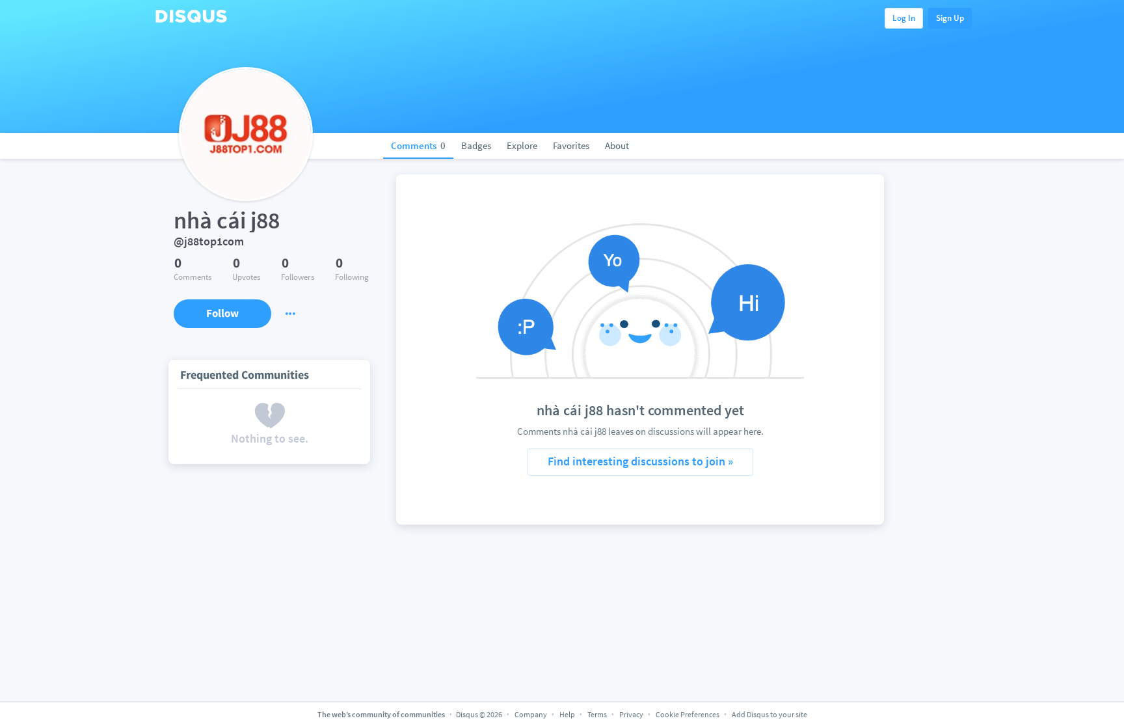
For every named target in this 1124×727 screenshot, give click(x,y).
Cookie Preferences (688, 714)
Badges (476, 145)
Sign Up (950, 17)
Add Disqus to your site (769, 714)
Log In (903, 17)
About (617, 145)
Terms (597, 714)
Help (567, 714)
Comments (418, 145)
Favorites (571, 145)
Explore (522, 145)
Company (531, 714)
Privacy (631, 714)
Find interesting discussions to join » (640, 461)
